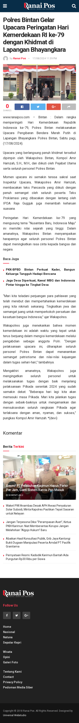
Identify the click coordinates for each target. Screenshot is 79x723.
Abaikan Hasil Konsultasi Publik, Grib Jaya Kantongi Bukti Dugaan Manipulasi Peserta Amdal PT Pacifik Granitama (38, 542)
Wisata (7, 651)
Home (7, 626)
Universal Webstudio (14, 715)
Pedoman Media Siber (18, 687)
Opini (6, 657)
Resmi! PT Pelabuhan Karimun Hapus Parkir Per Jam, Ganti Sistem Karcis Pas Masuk (37, 488)
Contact (8, 677)
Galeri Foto (10, 662)
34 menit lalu (15, 495)
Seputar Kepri (12, 642)
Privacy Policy (12, 682)
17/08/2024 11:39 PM (44, 58)
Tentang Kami (12, 671)
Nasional (9, 632)
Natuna (8, 637)
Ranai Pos (19, 58)
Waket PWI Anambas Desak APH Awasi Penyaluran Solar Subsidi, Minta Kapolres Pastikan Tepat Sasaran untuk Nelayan (40, 509)
